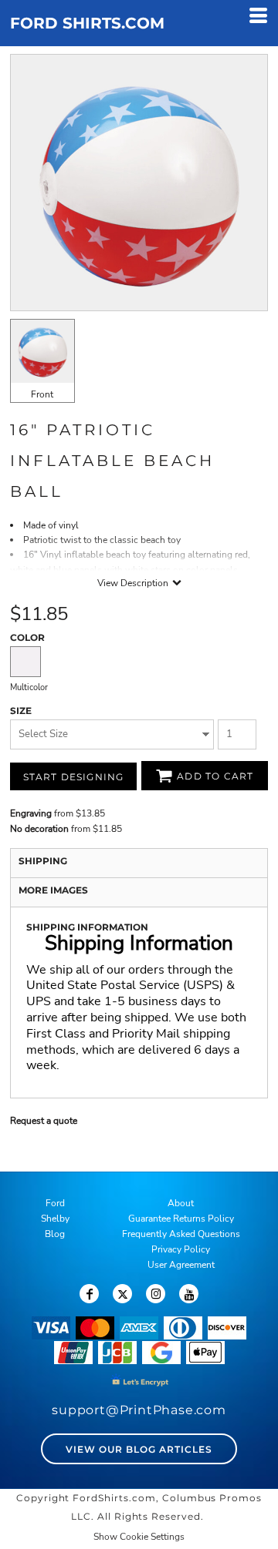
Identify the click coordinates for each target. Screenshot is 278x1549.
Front (42, 394)
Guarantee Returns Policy (181, 1218)
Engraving (31, 813)
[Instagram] (155, 1293)
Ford (55, 1203)
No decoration (39, 829)
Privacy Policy (180, 1249)
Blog (55, 1234)
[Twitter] (122, 1293)
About (181, 1203)
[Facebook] (89, 1293)
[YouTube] (188, 1293)
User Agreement (181, 1265)
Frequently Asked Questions (181, 1234)
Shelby (55, 1218)
